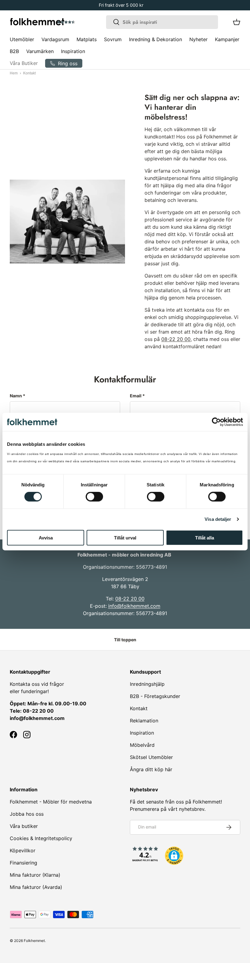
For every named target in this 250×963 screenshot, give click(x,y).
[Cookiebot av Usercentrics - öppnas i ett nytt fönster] (216, 422)
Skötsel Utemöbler (151, 757)
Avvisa (46, 537)
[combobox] (162, 22)
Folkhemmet (34, 940)
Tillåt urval (125, 537)
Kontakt (139, 708)
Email (135, 395)
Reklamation (144, 721)
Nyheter (198, 39)
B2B (14, 51)
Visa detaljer (218, 519)
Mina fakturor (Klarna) (35, 875)
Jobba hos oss (27, 814)
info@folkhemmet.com (134, 606)
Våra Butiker (24, 63)
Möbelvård (142, 745)
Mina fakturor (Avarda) (36, 887)
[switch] (94, 497)
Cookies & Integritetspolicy (41, 838)
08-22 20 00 (176, 339)
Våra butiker (24, 826)
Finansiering (23, 863)
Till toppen (125, 639)
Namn (16, 395)
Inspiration (73, 51)
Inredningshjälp (147, 684)
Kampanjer (227, 39)
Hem (14, 73)
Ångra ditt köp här (151, 769)
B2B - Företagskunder (155, 696)
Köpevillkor (22, 850)
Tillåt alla (204, 537)
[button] (83, 22)
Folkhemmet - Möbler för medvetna (51, 802)
